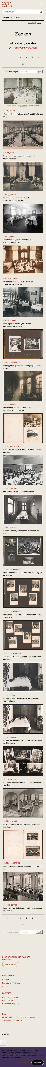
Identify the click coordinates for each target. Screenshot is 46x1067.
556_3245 (9, 236)
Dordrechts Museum (10, 1003)
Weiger (25, 1062)
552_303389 (10, 320)
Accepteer (37, 1062)
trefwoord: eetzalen (24, 48)
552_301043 (11, 488)
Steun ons (6, 986)
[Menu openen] (42, 4)
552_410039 (11, 821)
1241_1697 (9, 152)
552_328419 (11, 695)
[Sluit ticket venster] (3, 1042)
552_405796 (10, 111)
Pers (4, 1014)
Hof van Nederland (10, 997)
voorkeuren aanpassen (11, 1057)
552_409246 (11, 737)
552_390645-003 (13, 446)
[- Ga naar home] (20, 4)
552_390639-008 (12, 362)
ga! (39, 71)
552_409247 (11, 779)
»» (23, 64)
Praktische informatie (11, 983)
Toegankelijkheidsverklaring (13, 1020)
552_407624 (10, 194)
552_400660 (11, 278)
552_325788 (11, 527)
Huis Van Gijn (7, 1000)
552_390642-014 (13, 653)
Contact (5, 979)
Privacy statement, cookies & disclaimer (18, 1017)
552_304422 (11, 905)
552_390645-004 (13, 863)
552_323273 (10, 404)
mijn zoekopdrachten (12, 17)
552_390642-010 (13, 569)
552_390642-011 (13, 611)
